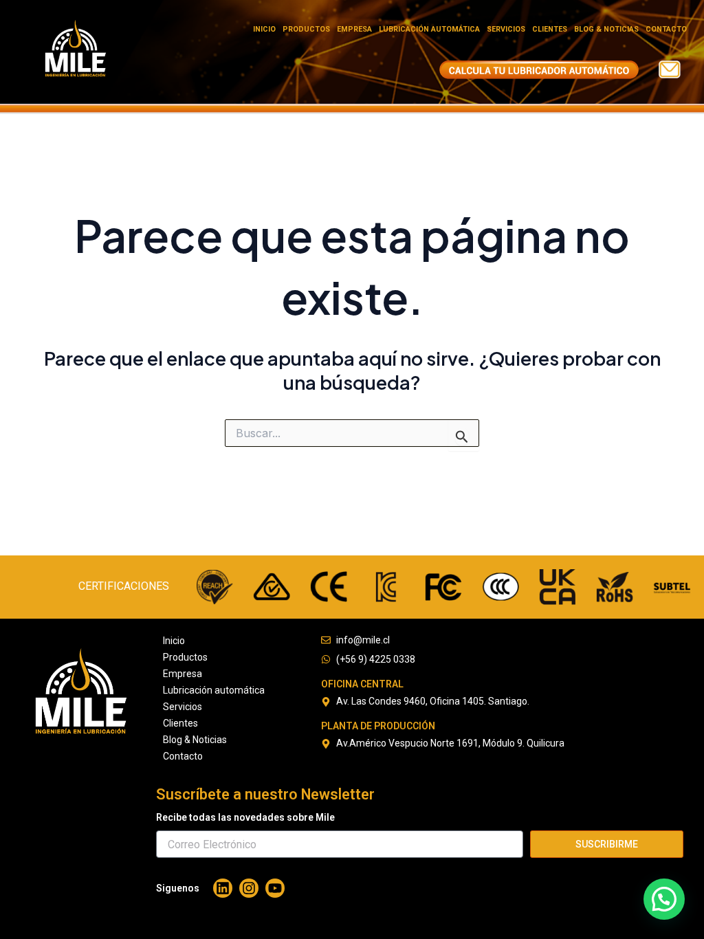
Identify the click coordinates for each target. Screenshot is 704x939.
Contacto (666, 29)
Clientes (549, 29)
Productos (306, 29)
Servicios (506, 29)
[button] (664, 899)
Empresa (354, 29)
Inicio (264, 29)
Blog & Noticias (606, 29)
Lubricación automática (429, 29)
